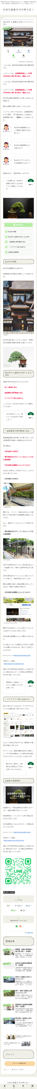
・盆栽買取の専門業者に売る (16, 242)
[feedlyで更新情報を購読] (16, 926)
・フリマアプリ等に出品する (16, 247)
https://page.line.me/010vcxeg (14, 664)
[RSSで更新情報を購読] (20, 926)
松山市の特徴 (12, 231)
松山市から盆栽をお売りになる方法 (18, 237)
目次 (17, 225)
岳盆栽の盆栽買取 (13, 252)
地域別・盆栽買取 (9, 892)
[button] (24, 56)
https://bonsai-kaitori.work (21, 655)
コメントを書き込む (19, 1063)
